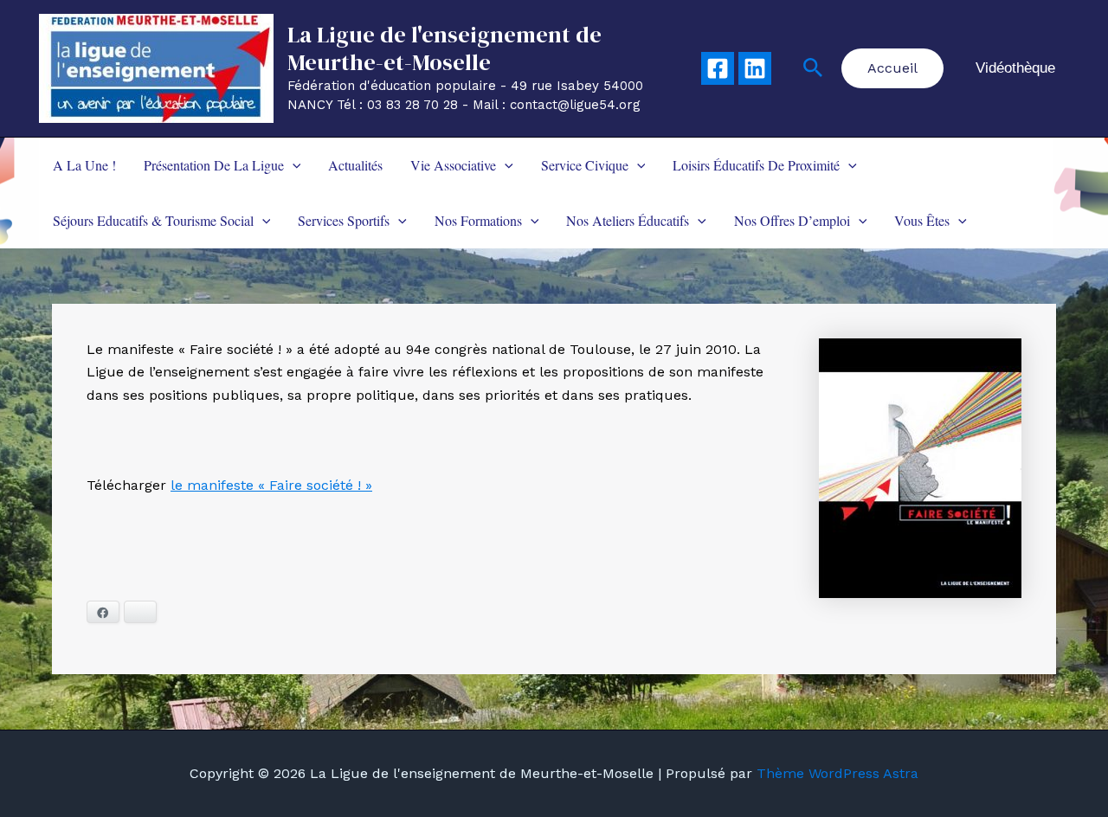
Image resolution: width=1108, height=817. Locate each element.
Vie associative (453, 165)
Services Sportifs (344, 220)
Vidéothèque (1015, 68)
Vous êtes (922, 220)
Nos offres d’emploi (792, 220)
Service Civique (584, 165)
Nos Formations (478, 220)
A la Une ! (84, 165)
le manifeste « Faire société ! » (271, 485)
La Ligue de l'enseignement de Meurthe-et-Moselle (444, 48)
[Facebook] (717, 68)
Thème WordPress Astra (837, 773)
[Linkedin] (754, 68)
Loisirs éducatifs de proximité (756, 165)
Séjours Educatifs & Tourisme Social (153, 220)
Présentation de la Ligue (214, 165)
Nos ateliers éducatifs (627, 220)
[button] (813, 68)
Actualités (355, 165)
